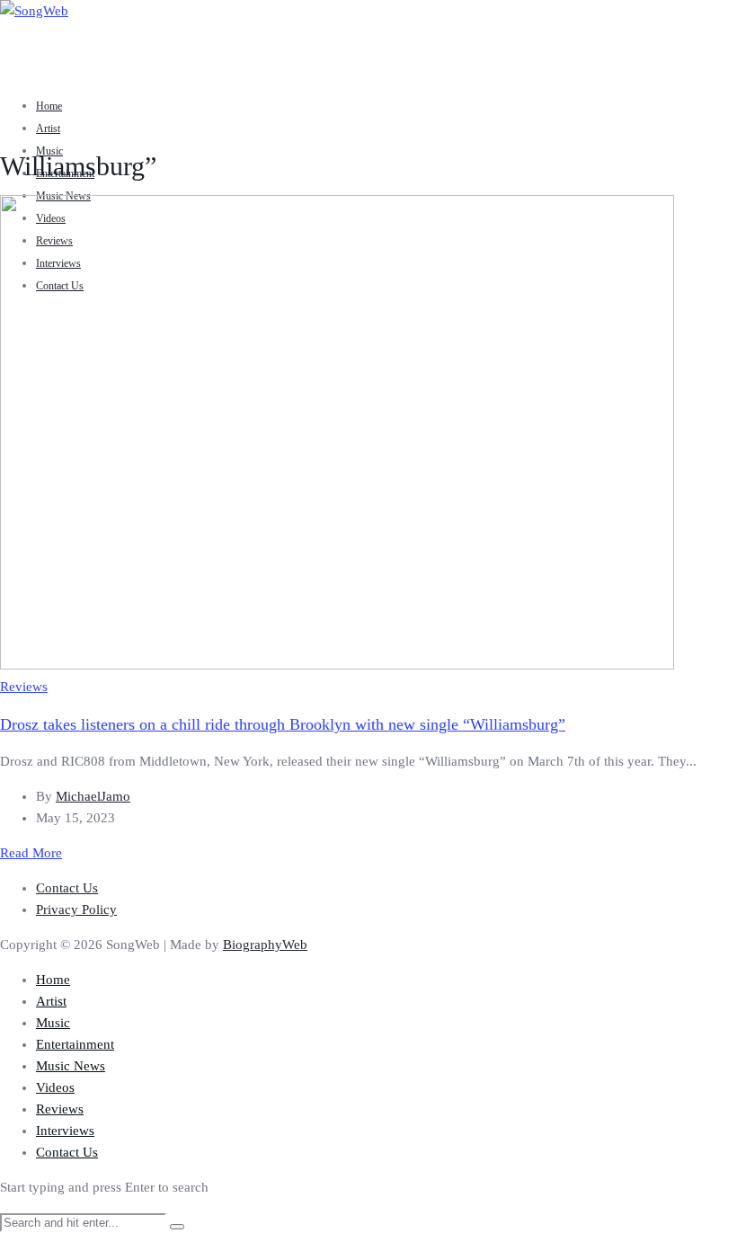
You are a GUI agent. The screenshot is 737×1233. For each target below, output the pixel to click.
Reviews (24, 686)
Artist (48, 128)
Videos (55, 1087)
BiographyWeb (265, 944)
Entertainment (75, 1044)
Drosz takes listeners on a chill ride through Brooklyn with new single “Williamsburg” (282, 724)
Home (49, 106)
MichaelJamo (93, 796)
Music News (70, 1066)
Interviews (65, 1130)
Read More (31, 853)
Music (49, 151)
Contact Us (67, 888)
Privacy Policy (76, 909)
